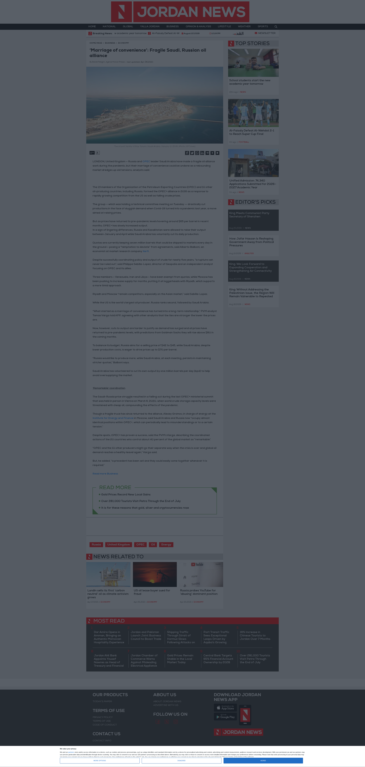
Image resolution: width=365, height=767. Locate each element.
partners (71, 752)
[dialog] (182, 756)
